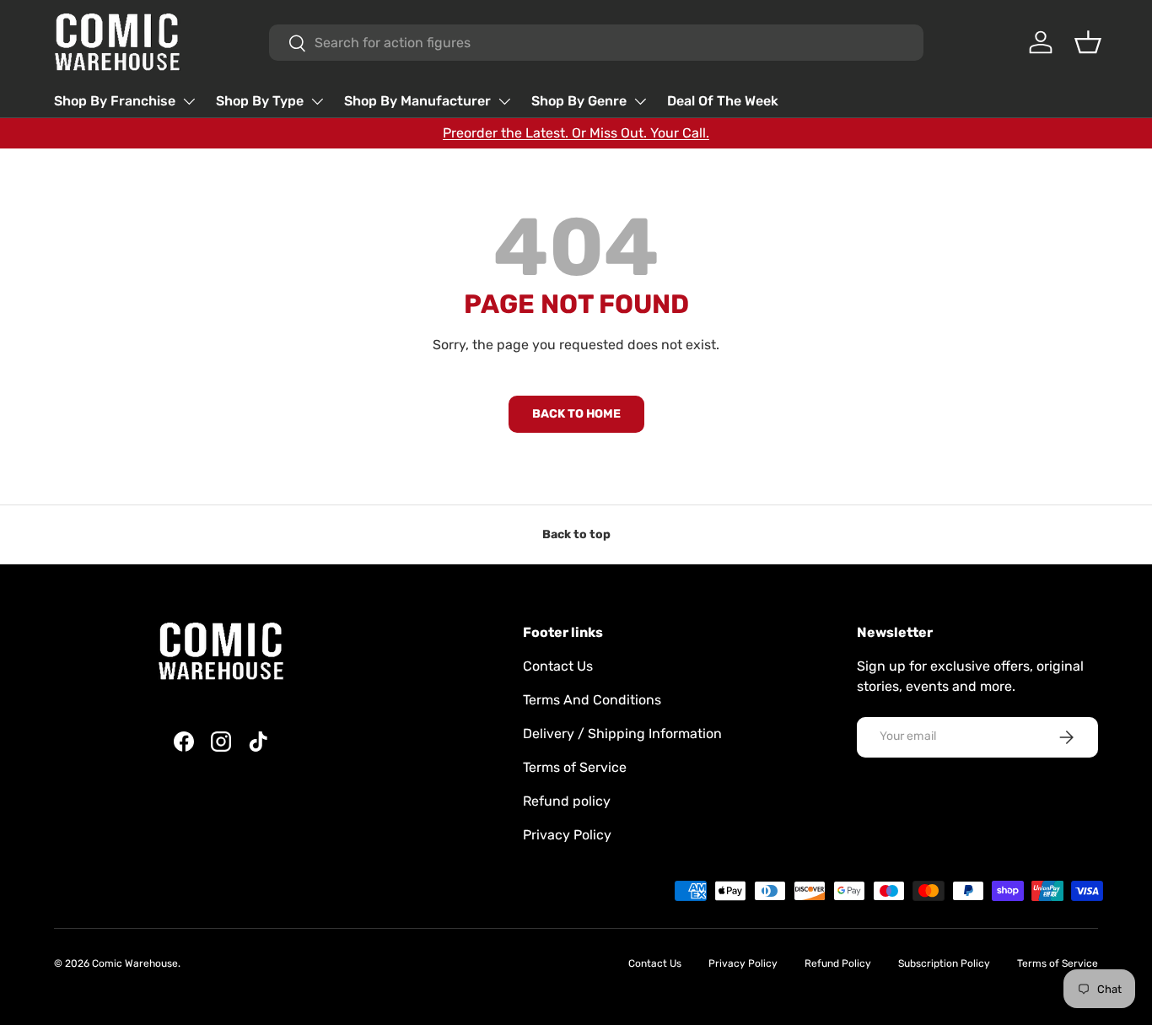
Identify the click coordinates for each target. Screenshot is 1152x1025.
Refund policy (567, 801)
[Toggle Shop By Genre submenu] (640, 101)
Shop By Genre (579, 101)
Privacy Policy (567, 835)
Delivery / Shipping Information (622, 734)
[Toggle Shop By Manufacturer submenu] (504, 101)
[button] (1087, 42)
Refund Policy (838, 963)
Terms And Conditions (592, 700)
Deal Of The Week (722, 101)
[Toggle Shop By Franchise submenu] (189, 101)
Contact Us (558, 666)
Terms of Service (575, 767)
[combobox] (596, 42)
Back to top (576, 534)
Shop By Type (260, 101)
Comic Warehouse (135, 963)
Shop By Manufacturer (417, 101)
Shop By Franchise (114, 101)
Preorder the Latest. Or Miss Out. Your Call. (576, 133)
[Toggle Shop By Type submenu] (317, 101)
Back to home (576, 414)
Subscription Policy (944, 963)
